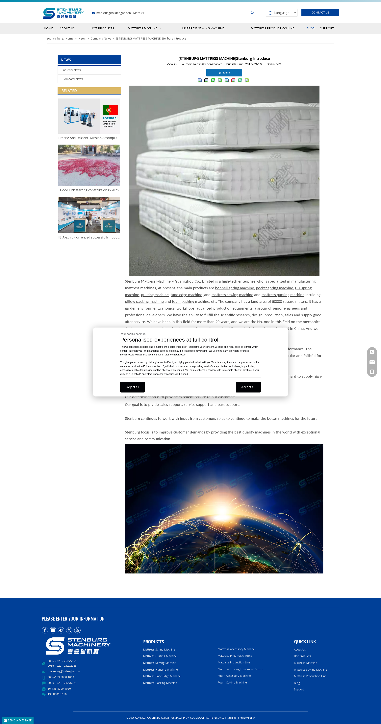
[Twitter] (69, 630)
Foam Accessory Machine (234, 676)
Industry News (71, 70)
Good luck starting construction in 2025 (89, 190)
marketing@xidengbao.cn (113, 13)
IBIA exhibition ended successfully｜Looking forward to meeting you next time (89, 237)
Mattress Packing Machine (160, 683)
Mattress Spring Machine (159, 649)
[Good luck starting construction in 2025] (89, 165)
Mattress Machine (305, 663)
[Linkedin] (53, 630)
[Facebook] (45, 630)
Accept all (248, 387)
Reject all (132, 387)
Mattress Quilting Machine (160, 656)
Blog (297, 683)
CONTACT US (320, 12)
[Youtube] (77, 630)
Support (300, 689)
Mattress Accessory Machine (236, 649)
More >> (139, 13)
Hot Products (302, 656)
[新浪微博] (61, 630)
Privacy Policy (247, 717)
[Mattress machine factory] (224, 572)
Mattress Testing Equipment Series (240, 669)
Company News (72, 79)
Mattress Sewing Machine (159, 663)
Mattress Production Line (234, 662)
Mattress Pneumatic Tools (235, 655)
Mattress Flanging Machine (160, 669)
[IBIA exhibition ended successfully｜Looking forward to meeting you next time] (89, 215)
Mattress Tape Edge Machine (162, 676)
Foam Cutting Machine (232, 682)
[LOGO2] (90, 646)
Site (279, 64)
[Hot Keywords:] (252, 13)
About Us (300, 649)
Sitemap (232, 717)
